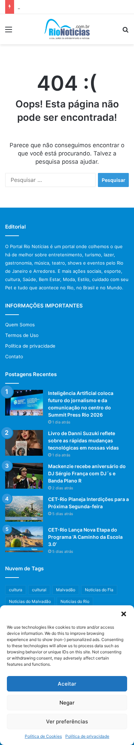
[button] (123, 613)
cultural (39, 589)
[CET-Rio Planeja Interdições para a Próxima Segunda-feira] (24, 509)
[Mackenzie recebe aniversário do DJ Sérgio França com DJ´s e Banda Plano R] (24, 476)
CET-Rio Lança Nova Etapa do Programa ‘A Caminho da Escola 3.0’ (85, 537)
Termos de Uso (21, 335)
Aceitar (67, 683)
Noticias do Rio (74, 601)
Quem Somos (20, 324)
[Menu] (8, 31)
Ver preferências (67, 721)
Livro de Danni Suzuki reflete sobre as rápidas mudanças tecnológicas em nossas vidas (83, 440)
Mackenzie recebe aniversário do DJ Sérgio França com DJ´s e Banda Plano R (87, 473)
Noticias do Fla (99, 589)
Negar (67, 702)
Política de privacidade (87, 736)
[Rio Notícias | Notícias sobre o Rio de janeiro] (67, 29)
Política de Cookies (43, 736)
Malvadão (65, 589)
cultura (15, 589)
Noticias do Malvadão (30, 601)
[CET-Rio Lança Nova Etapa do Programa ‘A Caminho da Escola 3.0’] (24, 539)
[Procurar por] (125, 31)
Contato (14, 356)
